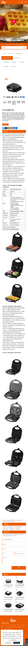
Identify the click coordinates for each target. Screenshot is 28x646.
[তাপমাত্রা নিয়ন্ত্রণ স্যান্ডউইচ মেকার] (8, 593)
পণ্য (4, 44)
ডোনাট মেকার (18, 528)
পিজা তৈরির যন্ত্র (12, 528)
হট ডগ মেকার (5, 529)
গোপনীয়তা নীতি (13, 640)
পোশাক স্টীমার (11, 529)
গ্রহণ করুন (17, 642)
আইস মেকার (17, 529)
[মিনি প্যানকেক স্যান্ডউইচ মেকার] (8, 605)
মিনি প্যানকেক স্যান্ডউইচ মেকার (8, 611)
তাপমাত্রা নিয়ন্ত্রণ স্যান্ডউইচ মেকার (8, 599)
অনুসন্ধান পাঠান (5, 124)
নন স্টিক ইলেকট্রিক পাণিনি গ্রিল (20, 587)
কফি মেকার (5, 526)
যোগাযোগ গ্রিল (10, 526)
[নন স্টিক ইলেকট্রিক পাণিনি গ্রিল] (19, 581)
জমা (18, 567)
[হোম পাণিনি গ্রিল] (8, 581)
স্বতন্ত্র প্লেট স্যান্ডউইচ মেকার (20, 611)
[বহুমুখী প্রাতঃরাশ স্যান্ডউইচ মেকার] (19, 593)
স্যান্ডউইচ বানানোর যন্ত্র (10, 44)
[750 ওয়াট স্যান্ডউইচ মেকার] (14, 88)
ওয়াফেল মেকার (5, 528)
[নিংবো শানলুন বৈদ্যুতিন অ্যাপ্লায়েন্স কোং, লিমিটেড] (3, 2)
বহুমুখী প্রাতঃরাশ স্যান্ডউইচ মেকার (20, 599)
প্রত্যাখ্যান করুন (8, 642)
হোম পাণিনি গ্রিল (8, 587)
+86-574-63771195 (8, 629)
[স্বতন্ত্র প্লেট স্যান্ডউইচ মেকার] (19, 605)
